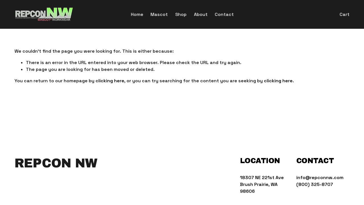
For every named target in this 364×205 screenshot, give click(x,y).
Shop (181, 14)
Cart (344, 14)
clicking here (110, 81)
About (201, 14)
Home (137, 14)
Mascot (159, 14)
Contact (224, 14)
